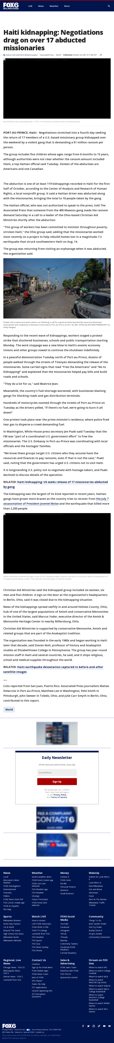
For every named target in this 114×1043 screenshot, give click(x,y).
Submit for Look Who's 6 (99, 878)
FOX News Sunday (40, 947)
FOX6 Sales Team (68, 967)
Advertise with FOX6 (69, 970)
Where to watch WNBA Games (99, 1004)
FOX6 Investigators (11, 886)
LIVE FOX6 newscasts (41, 923)
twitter (88, 1026)
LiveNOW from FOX (41, 933)
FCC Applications (39, 987)
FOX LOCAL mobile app (13, 902)
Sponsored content (69, 977)
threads (99, 1026)
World (58, 55)
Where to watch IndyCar (100, 985)
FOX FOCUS (65, 974)
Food (91, 896)
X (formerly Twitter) (69, 943)
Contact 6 (64, 876)
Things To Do (95, 920)
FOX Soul (36, 943)
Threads (64, 937)
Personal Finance (68, 886)
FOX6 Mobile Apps (40, 970)
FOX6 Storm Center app (42, 880)
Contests (36, 964)
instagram (93, 1026)
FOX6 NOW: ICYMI (40, 927)
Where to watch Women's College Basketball (97, 997)
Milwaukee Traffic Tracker (97, 903)
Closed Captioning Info (42, 990)
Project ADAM (95, 933)
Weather (37, 873)
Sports (7, 916)
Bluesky (63, 940)
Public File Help (38, 984)
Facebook (64, 927)
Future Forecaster (40, 899)
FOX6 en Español (11, 906)
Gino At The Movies (98, 899)
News (6, 873)
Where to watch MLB (98, 976)
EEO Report (37, 980)
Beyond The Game (11, 930)
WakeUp (94, 873)
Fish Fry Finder (95, 927)
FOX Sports (37, 940)
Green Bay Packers (11, 923)
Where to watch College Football (99, 972)
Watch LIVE (39, 916)
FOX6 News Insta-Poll (13, 899)
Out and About (95, 889)
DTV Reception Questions (38, 995)
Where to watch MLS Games (98, 1010)
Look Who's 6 (95, 882)
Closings (35, 896)
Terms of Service (59, 797)
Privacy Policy (60, 794)
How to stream (38, 920)
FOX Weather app (40, 889)
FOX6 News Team (40, 974)
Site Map (7, 909)
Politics (6, 896)
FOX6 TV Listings (39, 930)
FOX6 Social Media (67, 918)
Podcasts (7, 892)
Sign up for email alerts (42, 967)
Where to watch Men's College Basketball (99, 990)
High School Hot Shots (13, 933)
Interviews (93, 892)
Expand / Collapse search (109, 6)
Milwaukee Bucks (11, 937)
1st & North (8, 927)
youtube (104, 1026)
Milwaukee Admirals (12, 940)
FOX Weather (38, 892)
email (109, 1026)
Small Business (67, 893)
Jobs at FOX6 (38, 977)
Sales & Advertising (67, 961)
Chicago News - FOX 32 (14, 967)
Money (64, 873)
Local (5, 876)
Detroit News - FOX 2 (13, 976)
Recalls (63, 883)
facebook (83, 1026)
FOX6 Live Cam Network (39, 884)
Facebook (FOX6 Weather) (67, 948)
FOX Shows (37, 950)
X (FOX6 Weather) (68, 953)
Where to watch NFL (98, 967)
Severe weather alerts (41, 876)
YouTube (64, 923)
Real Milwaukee (96, 886)
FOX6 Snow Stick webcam (39, 903)
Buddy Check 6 (95, 930)
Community (96, 916)
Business (64, 890)
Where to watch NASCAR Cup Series (97, 981)
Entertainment (9, 889)
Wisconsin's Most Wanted (11, 881)
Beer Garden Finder (97, 923)
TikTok (63, 933)
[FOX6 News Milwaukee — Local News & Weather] (12, 6)
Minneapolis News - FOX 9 (12, 972)
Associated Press (47, 55)
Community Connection (99, 937)
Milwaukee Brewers (12, 920)
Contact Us (39, 960)
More (67, 6)
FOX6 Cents (65, 880)
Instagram (65, 930)
